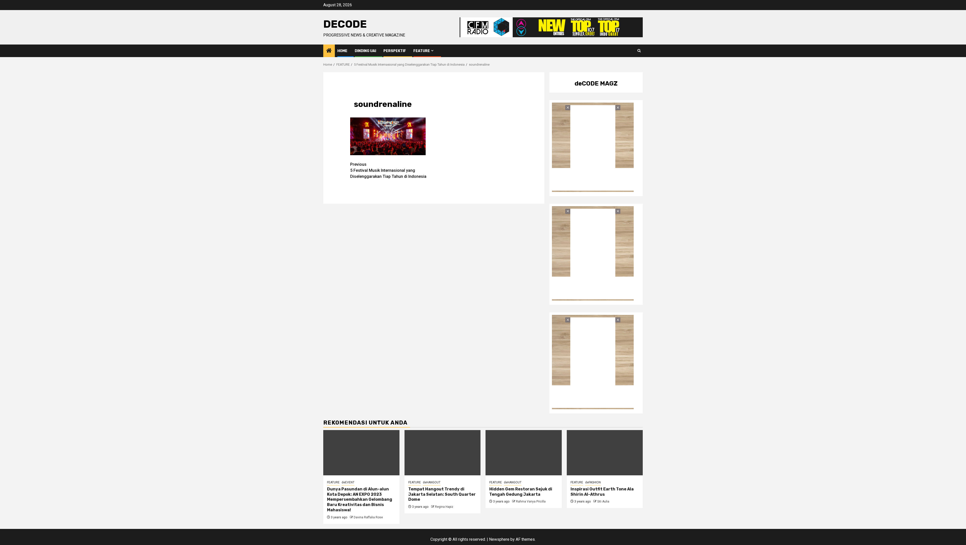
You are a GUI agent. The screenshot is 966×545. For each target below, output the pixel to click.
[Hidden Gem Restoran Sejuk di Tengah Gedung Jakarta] (524, 452)
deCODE (345, 24)
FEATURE (421, 51)
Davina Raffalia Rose (368, 517)
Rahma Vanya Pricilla (531, 501)
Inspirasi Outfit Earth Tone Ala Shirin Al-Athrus (602, 492)
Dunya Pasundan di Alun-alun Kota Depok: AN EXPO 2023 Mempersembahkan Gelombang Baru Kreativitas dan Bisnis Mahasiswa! (359, 499)
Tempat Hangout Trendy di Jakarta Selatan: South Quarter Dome (442, 494)
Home (342, 51)
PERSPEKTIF (394, 51)
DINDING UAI (365, 51)
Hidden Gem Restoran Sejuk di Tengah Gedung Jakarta (520, 492)
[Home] (329, 51)
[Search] (639, 51)
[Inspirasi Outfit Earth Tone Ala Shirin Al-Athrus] (605, 452)
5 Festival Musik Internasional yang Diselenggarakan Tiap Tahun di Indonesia (388, 170)
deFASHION (593, 482)
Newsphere (499, 539)
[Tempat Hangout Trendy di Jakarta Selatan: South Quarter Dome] (443, 452)
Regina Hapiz (444, 507)
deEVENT (348, 482)
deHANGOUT (431, 482)
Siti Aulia (603, 501)
